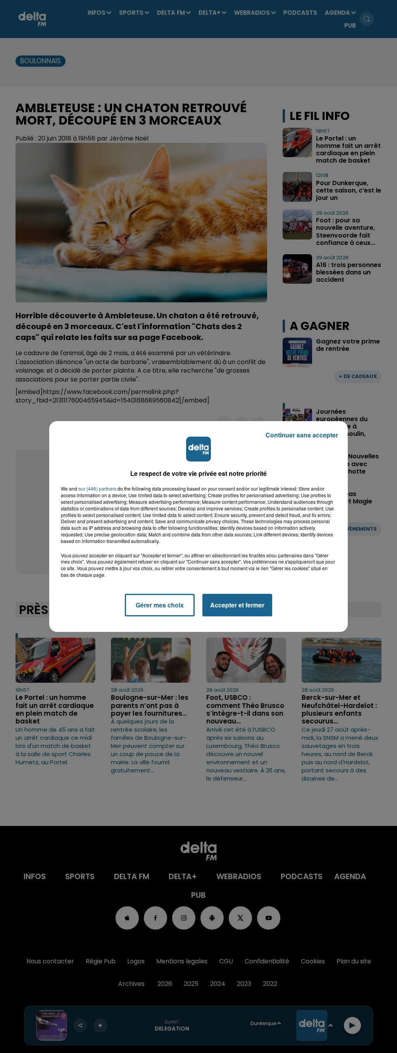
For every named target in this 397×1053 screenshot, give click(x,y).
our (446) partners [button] (97, 489)
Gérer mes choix (160, 604)
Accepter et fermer (237, 604)
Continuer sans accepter (302, 434)
